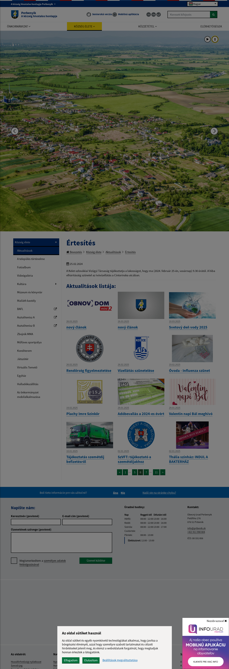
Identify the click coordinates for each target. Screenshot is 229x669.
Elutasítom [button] (91, 660)
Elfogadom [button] (71, 660)
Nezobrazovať (215, 621)
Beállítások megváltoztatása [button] (120, 660)
